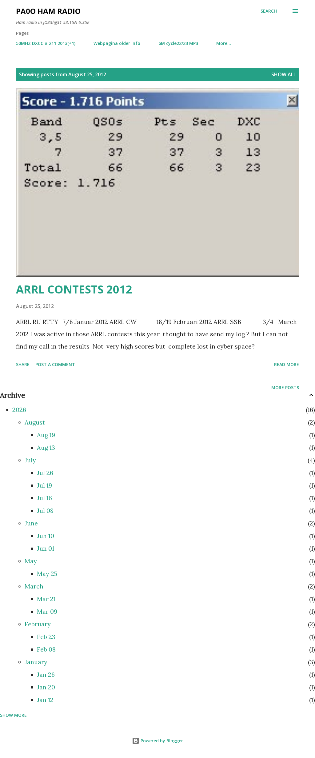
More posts (285, 387)
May (31, 561)
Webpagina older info (117, 43)
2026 (19, 409)
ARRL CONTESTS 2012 (74, 289)
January (36, 662)
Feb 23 (46, 636)
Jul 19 (44, 485)
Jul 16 (44, 498)
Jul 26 (45, 473)
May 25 (47, 573)
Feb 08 (46, 649)
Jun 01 (45, 548)
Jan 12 (45, 700)
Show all (283, 74)
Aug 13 (46, 447)
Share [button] (23, 364)
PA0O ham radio (48, 11)
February (38, 624)
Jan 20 (46, 687)
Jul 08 (45, 510)
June (31, 523)
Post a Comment (55, 364)
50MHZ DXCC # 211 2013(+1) (45, 43)
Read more (286, 364)
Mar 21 (46, 599)
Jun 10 (45, 536)
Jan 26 (46, 674)
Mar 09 (47, 611)
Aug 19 (46, 435)
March (34, 586)
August (35, 422)
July (30, 460)
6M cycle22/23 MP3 (178, 43)
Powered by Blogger (161, 741)
